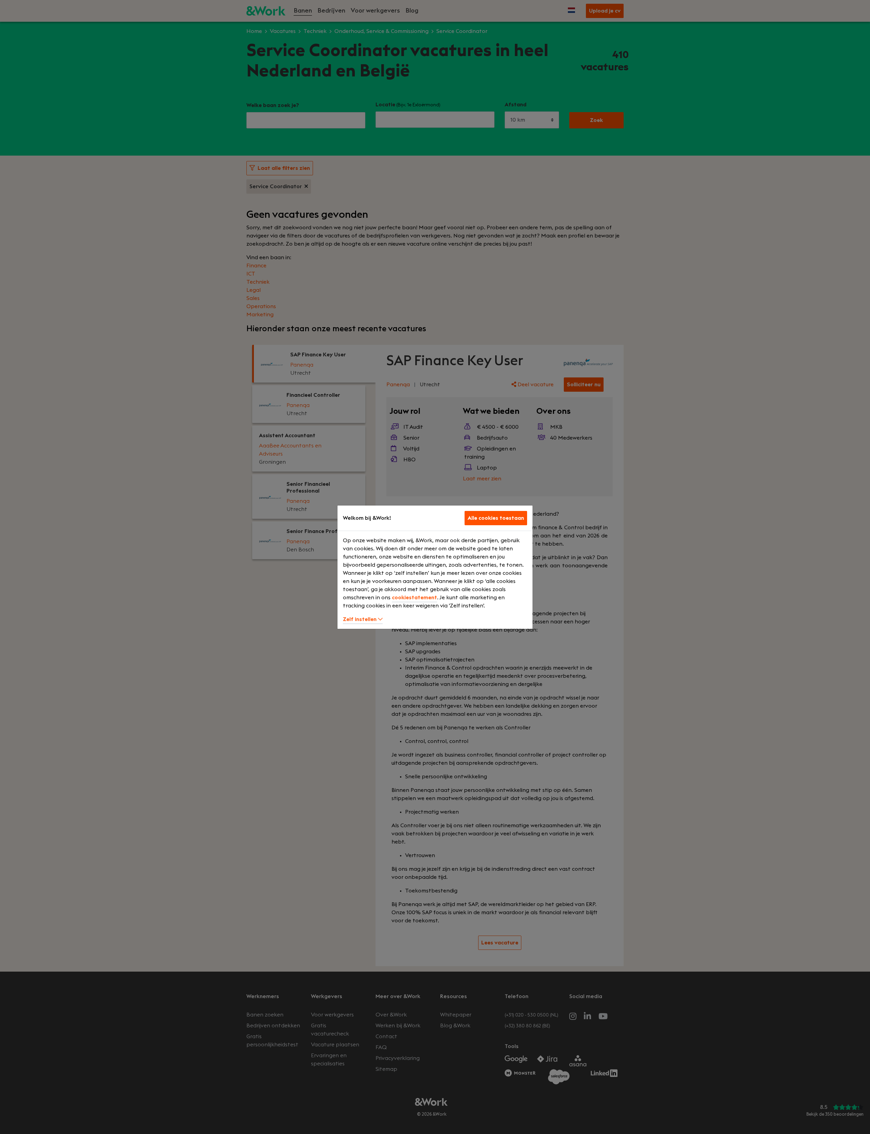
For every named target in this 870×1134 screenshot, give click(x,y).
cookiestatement (414, 597)
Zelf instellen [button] (360, 619)
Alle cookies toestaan (496, 518)
